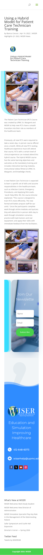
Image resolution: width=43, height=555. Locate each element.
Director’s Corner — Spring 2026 (17, 530)
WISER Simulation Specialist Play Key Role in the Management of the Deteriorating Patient (21, 517)
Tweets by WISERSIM (12, 540)
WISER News (25, 36)
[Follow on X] (16, 467)
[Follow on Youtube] (21, 467)
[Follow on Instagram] (26, 467)
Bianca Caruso (12, 33)
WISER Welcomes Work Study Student (19, 504)
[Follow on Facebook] (11, 467)
